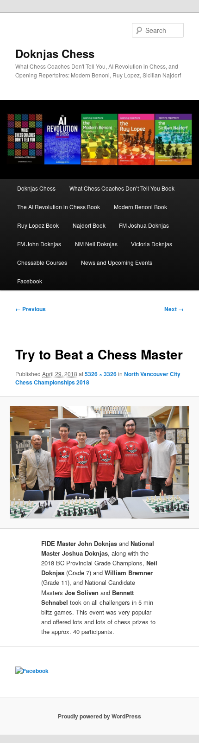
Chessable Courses (42, 262)
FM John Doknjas (39, 244)
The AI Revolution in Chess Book (58, 207)
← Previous (30, 309)
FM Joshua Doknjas (144, 225)
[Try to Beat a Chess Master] (99, 462)
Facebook (29, 281)
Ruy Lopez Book (38, 225)
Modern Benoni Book (140, 207)
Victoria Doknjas (151, 244)
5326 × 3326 (101, 374)
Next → (174, 309)
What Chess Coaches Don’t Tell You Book (121, 188)
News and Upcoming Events (116, 262)
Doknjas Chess (54, 53)
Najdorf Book (89, 225)
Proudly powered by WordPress (99, 716)
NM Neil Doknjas (96, 244)
